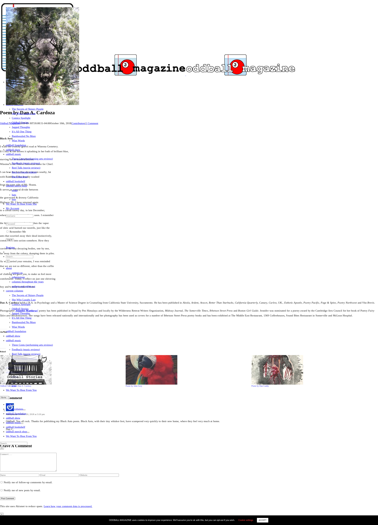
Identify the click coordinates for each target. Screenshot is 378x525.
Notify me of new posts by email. (22, 490)
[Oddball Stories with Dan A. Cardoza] (61, 370)
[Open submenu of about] (13, 405)
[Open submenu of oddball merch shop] (28, 432)
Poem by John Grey (134, 386)
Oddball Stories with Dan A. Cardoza (15, 386)
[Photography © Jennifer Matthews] (42, 104)
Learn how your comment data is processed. (68, 506)
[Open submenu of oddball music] (22, 423)
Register (10, 247)
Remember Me (17, 231)
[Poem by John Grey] (187, 370)
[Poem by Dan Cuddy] (312, 370)
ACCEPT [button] (263, 520)
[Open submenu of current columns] (24, 409)
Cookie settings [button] (245, 520)
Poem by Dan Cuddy (260, 386)
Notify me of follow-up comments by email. (28, 482)
